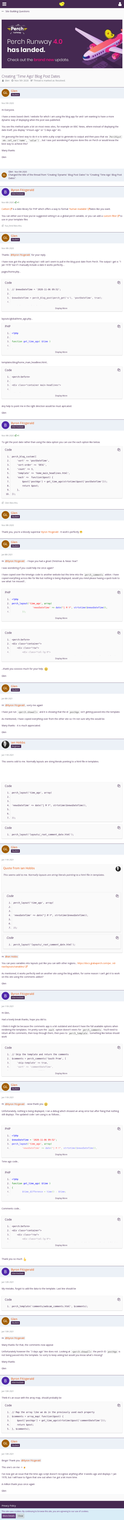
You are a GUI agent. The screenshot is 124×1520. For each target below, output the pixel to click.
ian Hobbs (12, 956)
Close (20, 1515)
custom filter (110, 215)
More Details (9, 1515)
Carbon (5, 208)
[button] (4, 4)
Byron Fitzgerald (21, 254)
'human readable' (78, 208)
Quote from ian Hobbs (19, 868)
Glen (7, 80)
